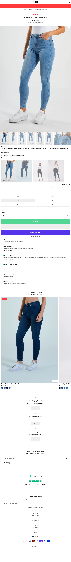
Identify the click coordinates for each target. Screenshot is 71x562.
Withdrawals (35, 527)
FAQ (35, 510)
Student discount (35, 520)
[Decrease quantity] (63, 216)
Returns (35, 423)
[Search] (66, 2)
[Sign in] (4, 2)
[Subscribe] (66, 503)
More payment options (35, 236)
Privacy (35, 529)
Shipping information (9, 259)
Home (25, 9)
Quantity (3, 212)
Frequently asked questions (10, 267)
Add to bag (35, 221)
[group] (35, 79)
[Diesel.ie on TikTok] (38, 536)
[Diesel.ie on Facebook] (33, 536)
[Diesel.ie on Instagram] (30, 536)
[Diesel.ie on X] (35, 536)
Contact (35, 439)
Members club (35, 515)
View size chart (66, 184)
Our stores (35, 513)
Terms (35, 532)
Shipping (35, 407)
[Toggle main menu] (1, 2)
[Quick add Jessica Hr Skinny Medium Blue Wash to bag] (56, 381)
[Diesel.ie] (35, 2)
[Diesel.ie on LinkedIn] (40, 536)
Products (30, 9)
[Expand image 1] (69, 27)
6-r (18, 200)
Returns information (8, 276)
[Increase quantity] (67, 216)
